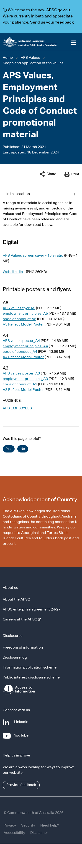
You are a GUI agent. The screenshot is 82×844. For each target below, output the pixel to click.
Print (75, 174)
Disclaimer (39, 833)
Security (28, 825)
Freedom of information (23, 647)
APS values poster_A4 (21, 341)
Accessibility (14, 833)
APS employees (17, 408)
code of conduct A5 (19, 319)
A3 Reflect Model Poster (23, 390)
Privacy (10, 825)
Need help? (49, 825)
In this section (18, 194)
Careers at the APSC (21, 619)
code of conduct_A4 (20, 352)
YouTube (22, 738)
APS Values (30, 58)
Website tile (13, 272)
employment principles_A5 (25, 314)
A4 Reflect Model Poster (23, 357)
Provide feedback (21, 785)
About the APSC (16, 599)
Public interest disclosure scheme (31, 677)
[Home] (41, 42)
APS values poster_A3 (21, 373)
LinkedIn (22, 724)
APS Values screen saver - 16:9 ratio (33, 256)
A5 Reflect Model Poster (23, 324)
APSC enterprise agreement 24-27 (31, 609)
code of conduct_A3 (20, 384)
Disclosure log (15, 657)
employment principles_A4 (25, 346)
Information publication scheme (29, 667)
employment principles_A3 (25, 379)
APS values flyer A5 (19, 308)
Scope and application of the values (33, 63)
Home (8, 58)
